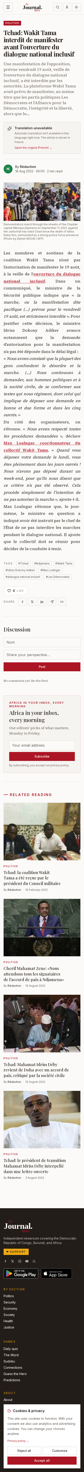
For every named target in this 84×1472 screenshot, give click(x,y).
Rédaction (28, 167)
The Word (11, 1355)
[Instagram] (20, 1261)
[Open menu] (8, 7)
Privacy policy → (18, 1440)
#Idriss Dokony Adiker (20, 570)
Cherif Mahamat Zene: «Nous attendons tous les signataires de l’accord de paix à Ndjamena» (34, 974)
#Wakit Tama (63, 563)
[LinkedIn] (42, 602)
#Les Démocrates (58, 577)
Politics (9, 1296)
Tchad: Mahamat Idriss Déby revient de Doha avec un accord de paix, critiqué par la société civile (36, 1070)
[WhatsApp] (52, 602)
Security (10, 1302)
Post (42, 667)
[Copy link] (62, 602)
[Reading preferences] (76, 7)
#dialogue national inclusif (23, 577)
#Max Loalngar (50, 570)
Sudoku (9, 1361)
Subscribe (42, 756)
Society (9, 1315)
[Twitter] (32, 602)
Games (10, 1341)
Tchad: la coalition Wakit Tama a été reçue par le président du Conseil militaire (32, 878)
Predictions (12, 1380)
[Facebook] (22, 602)
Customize (59, 1451)
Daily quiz (11, 1349)
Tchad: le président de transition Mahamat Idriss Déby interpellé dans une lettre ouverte (35, 1166)
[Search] (58, 7)
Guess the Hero (15, 1374)
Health (8, 1321)
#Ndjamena (42, 563)
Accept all (42, 1460)
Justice (9, 1327)
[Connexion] (67, 7)
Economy (10, 1308)
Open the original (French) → (33, 147)
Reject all (24, 1451)
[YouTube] (27, 1261)
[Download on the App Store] (56, 1273)
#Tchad (23, 563)
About (8, 1400)
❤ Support (16, 1251)
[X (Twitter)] (12, 1261)
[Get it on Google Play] (21, 1273)
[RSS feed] (34, 1261)
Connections (13, 1367)
